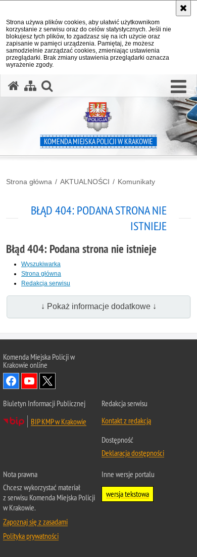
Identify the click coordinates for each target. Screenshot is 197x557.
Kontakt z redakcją (126, 420)
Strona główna (29, 182)
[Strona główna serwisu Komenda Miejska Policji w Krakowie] (13, 85)
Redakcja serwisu (45, 283)
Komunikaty (136, 182)
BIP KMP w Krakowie (58, 421)
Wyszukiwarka (41, 264)
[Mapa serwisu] (30, 85)
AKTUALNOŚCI (85, 182)
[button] (178, 87)
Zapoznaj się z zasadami (35, 522)
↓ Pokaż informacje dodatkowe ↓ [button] (99, 306)
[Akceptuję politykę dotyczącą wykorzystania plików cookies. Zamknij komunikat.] (183, 8)
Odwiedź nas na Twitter (47, 381)
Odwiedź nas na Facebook (11, 381)
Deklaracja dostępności (133, 453)
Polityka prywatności (31, 536)
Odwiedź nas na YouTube (29, 381)
